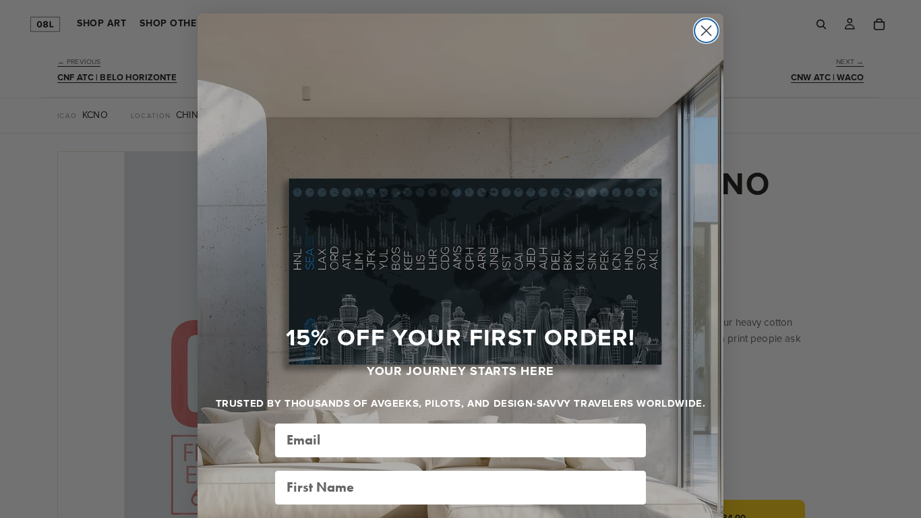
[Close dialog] (706, 30)
